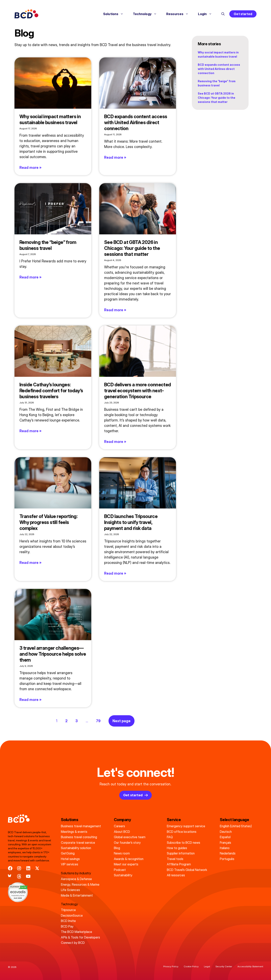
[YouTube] (28, 876)
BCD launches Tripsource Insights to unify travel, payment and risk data (131, 522)
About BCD (122, 832)
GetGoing (68, 853)
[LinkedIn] (28, 868)
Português (227, 859)
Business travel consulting (79, 837)
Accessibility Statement (250, 966)
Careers (119, 826)
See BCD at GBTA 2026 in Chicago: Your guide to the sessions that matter (132, 248)
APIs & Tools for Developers (80, 937)
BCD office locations (181, 832)
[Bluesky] (10, 876)
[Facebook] (10, 868)
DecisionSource (72, 915)
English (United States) (236, 826)
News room (122, 853)
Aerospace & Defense (76, 879)
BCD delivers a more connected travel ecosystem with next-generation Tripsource (137, 390)
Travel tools (175, 859)
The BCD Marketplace (76, 932)
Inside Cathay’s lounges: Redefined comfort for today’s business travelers (51, 390)
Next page (121, 721)
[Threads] (19, 876)
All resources (176, 875)
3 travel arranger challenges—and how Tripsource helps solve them (52, 654)
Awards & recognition (128, 859)
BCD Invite (68, 921)
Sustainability (123, 875)
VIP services (69, 864)
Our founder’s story (127, 843)
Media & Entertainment (77, 895)
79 (98, 721)
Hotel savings (70, 859)
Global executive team (129, 837)
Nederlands (227, 853)
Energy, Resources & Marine (80, 884)
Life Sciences (70, 890)
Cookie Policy (191, 966)
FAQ (170, 837)
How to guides (177, 848)
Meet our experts (126, 864)
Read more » (30, 167)
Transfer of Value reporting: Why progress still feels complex (48, 522)
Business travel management (81, 826)
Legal (207, 966)
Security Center (223, 966)
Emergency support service (186, 826)
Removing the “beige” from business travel (47, 245)
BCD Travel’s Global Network (187, 870)
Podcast (120, 870)
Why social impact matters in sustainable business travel (50, 119)
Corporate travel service (78, 843)
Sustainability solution (76, 848)
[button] (223, 14)
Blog (117, 848)
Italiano (225, 848)
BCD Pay (67, 926)
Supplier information (181, 853)
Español (225, 837)
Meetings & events (74, 832)
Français (225, 843)
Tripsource (68, 910)
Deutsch (226, 832)
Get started (243, 14)
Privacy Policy (170, 966)
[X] (37, 868)
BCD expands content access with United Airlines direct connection (135, 122)
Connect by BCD (73, 943)
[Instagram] (19, 868)
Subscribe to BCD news (183, 843)
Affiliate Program (179, 864)
